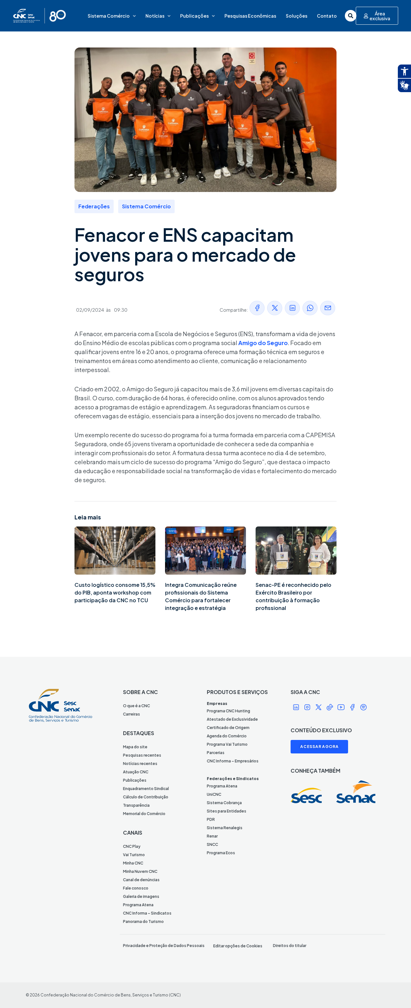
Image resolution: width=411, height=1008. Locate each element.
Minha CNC (133, 863)
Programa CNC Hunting (228, 710)
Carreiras (131, 714)
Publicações (194, 16)
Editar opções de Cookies (237, 945)
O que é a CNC (136, 705)
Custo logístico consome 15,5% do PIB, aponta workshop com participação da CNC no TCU (114, 592)
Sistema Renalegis (224, 827)
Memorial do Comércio (144, 813)
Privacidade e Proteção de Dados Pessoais (164, 945)
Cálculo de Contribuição (145, 797)
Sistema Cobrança (224, 802)
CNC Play (131, 846)
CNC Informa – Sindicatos (147, 913)
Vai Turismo (134, 854)
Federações (94, 206)
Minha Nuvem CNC (140, 871)
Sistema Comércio (109, 16)
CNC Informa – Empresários (232, 761)
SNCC (212, 844)
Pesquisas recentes (142, 755)
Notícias (154, 16)
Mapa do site (135, 746)
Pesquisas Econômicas (250, 16)
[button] (257, 308)
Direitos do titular (289, 945)
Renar (212, 836)
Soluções (296, 16)
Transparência (136, 805)
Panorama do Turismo (143, 921)
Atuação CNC (135, 771)
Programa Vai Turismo (227, 744)
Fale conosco (135, 888)
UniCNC (214, 794)
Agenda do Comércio (227, 736)
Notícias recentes (140, 763)
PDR (211, 819)
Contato (327, 16)
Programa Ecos (221, 852)
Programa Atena (138, 904)
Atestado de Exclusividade (232, 719)
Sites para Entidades (226, 811)
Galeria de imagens (141, 896)
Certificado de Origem (228, 727)
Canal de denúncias (141, 879)
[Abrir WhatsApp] (395, 992)
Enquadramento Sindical (146, 788)
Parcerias (215, 752)
